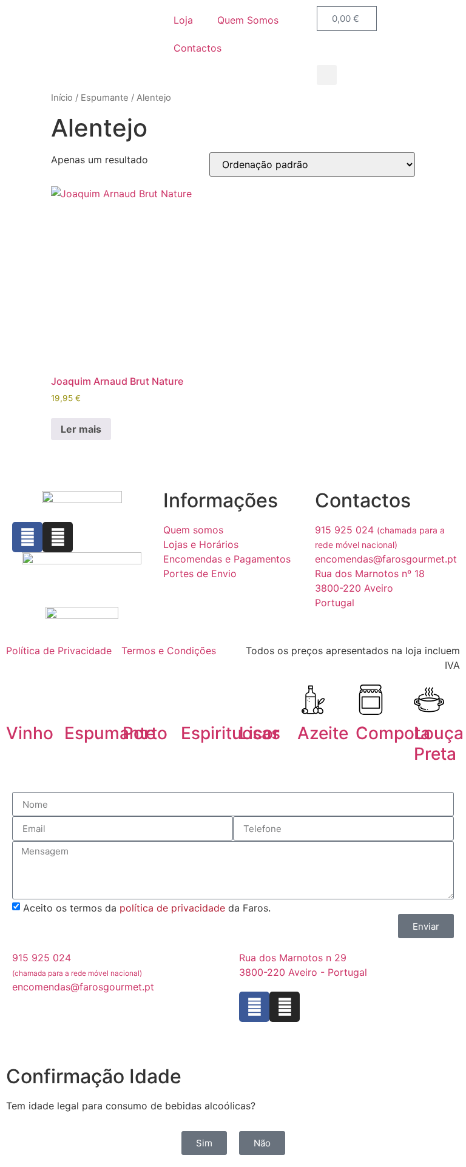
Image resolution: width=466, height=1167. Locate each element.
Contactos (197, 48)
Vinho (29, 733)
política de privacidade (172, 908)
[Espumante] (79, 700)
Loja (183, 20)
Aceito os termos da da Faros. (147, 908)
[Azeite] (312, 700)
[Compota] (371, 700)
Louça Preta (439, 743)
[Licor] (254, 700)
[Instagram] (57, 537)
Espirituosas (230, 733)
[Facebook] (27, 537)
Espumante (105, 97)
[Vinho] (21, 700)
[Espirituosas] (196, 700)
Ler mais (81, 429)
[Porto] (138, 700)
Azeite (322, 733)
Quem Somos (248, 20)
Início (62, 97)
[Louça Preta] (429, 700)
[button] (327, 75)
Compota (393, 733)
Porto (145, 733)
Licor (259, 733)
